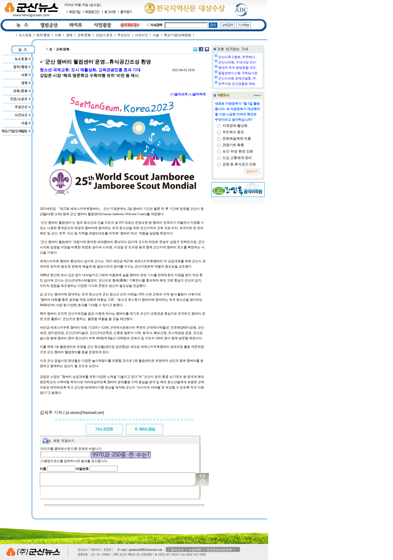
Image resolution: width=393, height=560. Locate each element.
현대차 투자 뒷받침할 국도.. (237, 68)
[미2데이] (207, 49)
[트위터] (195, 49)
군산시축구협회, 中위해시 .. (237, 57)
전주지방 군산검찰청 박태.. (237, 84)
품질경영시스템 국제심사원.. (238, 73)
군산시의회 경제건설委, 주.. (237, 78)
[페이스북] (201, 49)
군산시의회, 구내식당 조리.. (237, 62)
